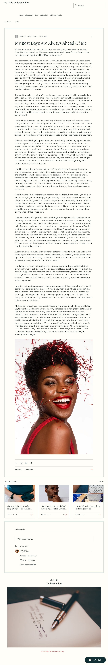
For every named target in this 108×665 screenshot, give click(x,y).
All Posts (7, 22)
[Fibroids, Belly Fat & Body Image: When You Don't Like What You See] (20, 493)
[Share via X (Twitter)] (21, 463)
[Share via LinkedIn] (26, 463)
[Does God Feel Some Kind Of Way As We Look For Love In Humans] (54, 493)
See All (101, 481)
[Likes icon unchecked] (21, 560)
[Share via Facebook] (16, 463)
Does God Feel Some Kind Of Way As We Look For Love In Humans (53, 507)
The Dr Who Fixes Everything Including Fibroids (88, 507)
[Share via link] (31, 463)
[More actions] (91, 36)
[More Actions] (91, 551)
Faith (17, 22)
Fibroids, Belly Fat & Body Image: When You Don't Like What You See (19, 507)
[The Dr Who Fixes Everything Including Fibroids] (88, 493)
